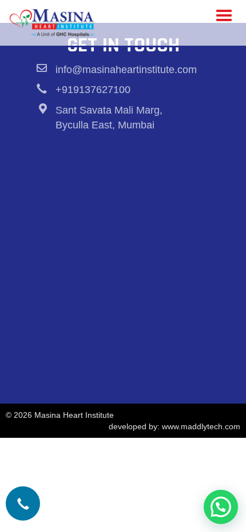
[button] (221, 507)
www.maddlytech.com (201, 426)
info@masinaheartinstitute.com (126, 69)
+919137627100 (92, 89)
